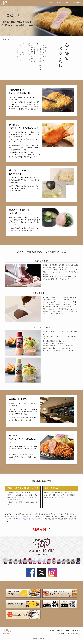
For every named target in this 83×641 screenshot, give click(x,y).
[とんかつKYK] (4, 3)
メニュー (52, 630)
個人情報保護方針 (73, 633)
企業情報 (61, 633)
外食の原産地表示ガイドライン (33, 519)
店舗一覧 (59, 630)
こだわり (66, 630)
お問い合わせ (74, 630)
